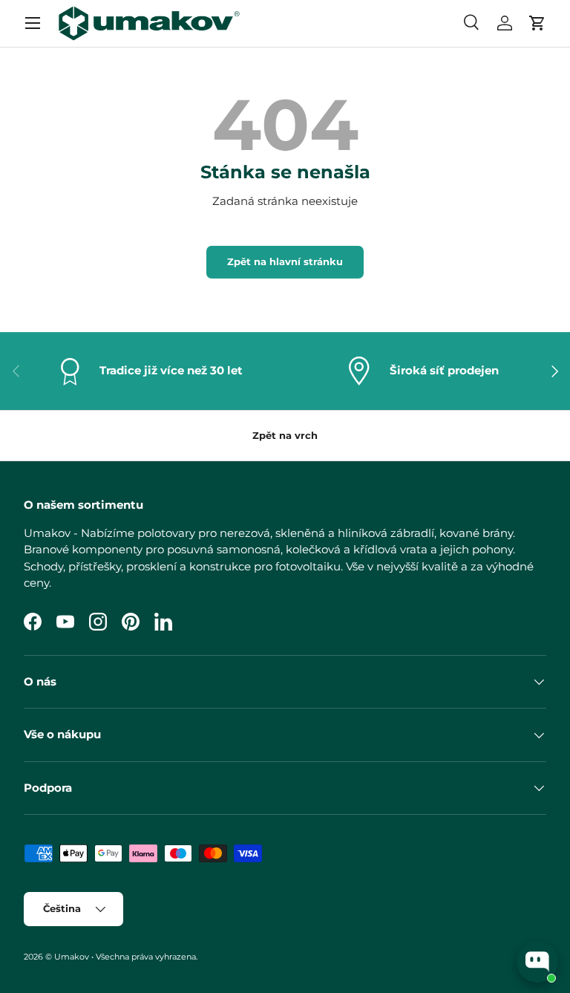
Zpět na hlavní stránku (285, 261)
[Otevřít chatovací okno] (537, 962)
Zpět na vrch (285, 435)
